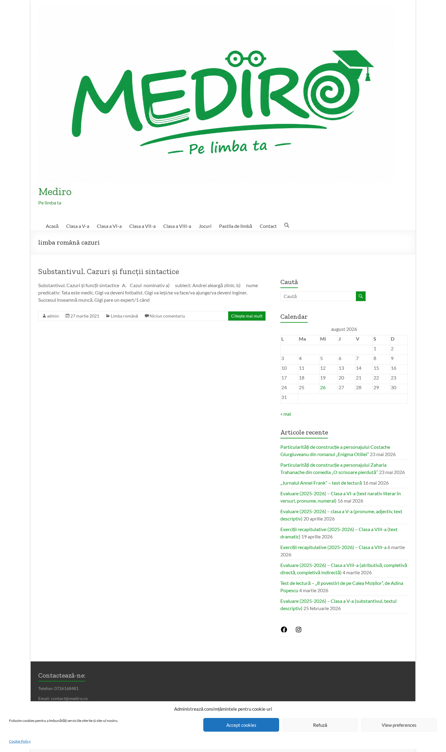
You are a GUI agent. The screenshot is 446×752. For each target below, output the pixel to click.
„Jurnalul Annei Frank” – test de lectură (321, 483)
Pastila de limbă (235, 226)
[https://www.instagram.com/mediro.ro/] (298, 631)
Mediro (55, 191)
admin (53, 315)
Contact (268, 226)
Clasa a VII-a (142, 226)
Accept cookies (241, 725)
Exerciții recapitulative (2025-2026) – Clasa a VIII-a (333, 547)
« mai (285, 414)
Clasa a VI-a (109, 226)
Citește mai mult (246, 315)
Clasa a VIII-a (177, 226)
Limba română (124, 315)
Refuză (320, 725)
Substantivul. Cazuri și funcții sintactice (108, 271)
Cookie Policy (20, 741)
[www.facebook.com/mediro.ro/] (284, 631)
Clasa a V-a (77, 226)
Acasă (52, 226)
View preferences (399, 725)
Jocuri (205, 226)
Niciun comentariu (167, 315)
